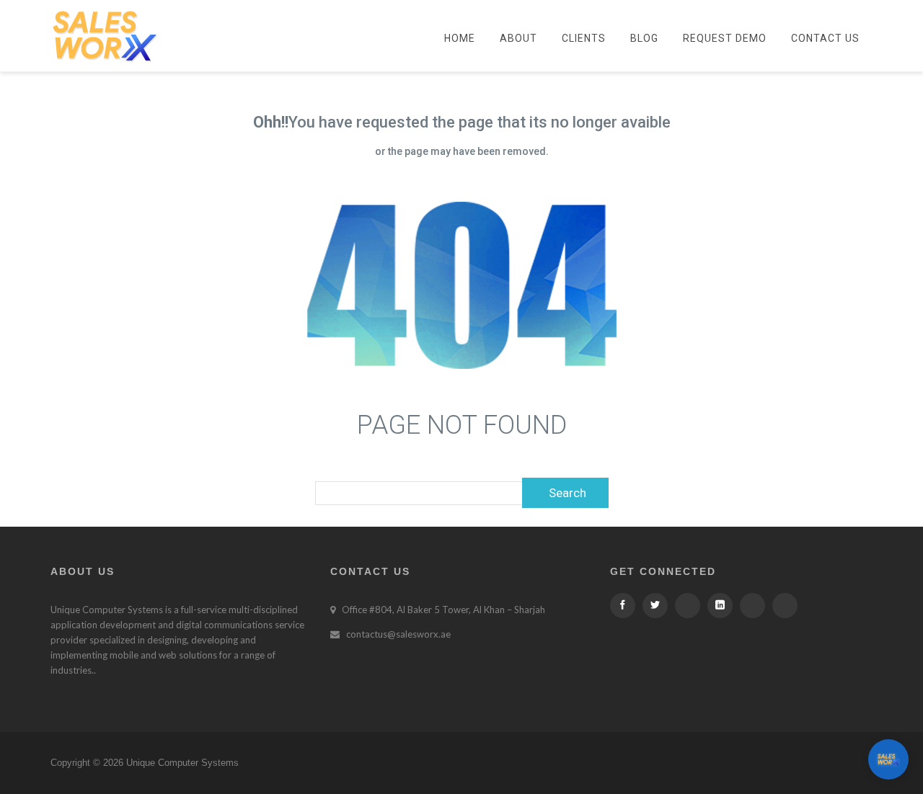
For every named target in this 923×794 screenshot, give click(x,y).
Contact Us (825, 38)
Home (459, 38)
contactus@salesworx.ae (398, 634)
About (518, 38)
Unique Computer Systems (106, 609)
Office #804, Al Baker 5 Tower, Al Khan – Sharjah (443, 609)
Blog (644, 38)
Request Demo (725, 38)
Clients (584, 38)
